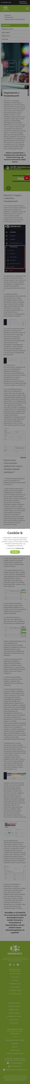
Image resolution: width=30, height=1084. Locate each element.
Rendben (15, 552)
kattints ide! (20, 548)
